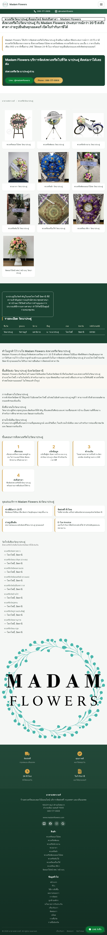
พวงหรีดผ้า (53, 851)
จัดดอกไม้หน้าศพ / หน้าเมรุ (53, 870)
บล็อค (53, 915)
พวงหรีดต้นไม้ (53, 858)
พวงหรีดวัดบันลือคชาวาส (14, 585)
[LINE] (44, 823)
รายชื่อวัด (53, 918)
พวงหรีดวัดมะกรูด (11, 628)
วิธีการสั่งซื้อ (53, 889)
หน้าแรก (53, 882)
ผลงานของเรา (53, 893)
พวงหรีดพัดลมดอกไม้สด (53, 855)
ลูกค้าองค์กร (53, 900)
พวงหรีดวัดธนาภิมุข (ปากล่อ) (16, 560)
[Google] (63, 823)
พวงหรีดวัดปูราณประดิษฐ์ (14, 611)
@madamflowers (65, 11)
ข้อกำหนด (80, 931)
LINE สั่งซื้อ (97, 929)
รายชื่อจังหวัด (53, 922)
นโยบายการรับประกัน (54, 904)
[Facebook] (50, 823)
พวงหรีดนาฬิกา (53, 866)
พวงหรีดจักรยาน (53, 844)
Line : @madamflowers (19, 80)
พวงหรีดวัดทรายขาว (12, 551)
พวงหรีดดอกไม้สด (53, 837)
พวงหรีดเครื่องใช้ (53, 862)
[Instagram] (56, 823)
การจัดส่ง (53, 897)
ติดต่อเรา (53, 911)
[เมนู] (101, 4)
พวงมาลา (53, 848)
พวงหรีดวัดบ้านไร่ (11, 594)
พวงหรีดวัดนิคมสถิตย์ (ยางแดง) (16, 577)
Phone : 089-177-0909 (48, 80)
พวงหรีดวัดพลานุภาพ (12, 620)
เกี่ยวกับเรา (53, 908)
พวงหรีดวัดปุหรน (11, 603)
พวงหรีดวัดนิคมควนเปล (13, 568)
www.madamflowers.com (53, 817)
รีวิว (53, 886)
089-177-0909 (43, 11)
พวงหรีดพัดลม (53, 840)
